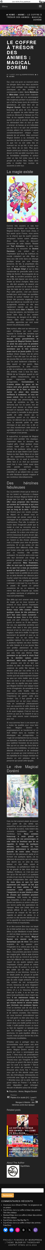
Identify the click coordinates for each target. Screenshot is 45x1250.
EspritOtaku (28, 74)
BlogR (19, 1242)
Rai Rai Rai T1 (23, 1220)
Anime (12, 76)
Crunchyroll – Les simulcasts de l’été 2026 (21, 1152)
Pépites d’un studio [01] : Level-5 (23, 1096)
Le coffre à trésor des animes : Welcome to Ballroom (22, 1130)
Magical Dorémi (30, 1091)
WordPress (35, 1240)
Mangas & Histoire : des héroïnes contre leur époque (23, 1102)
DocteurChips (8, 1215)
